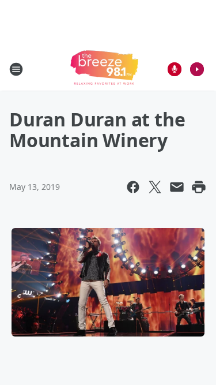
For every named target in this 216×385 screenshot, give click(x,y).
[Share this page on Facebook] (133, 187)
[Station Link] (104, 69)
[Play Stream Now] (197, 69)
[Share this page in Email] (177, 187)
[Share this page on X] (155, 187)
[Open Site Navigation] (16, 69)
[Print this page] (199, 187)
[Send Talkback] (174, 69)
